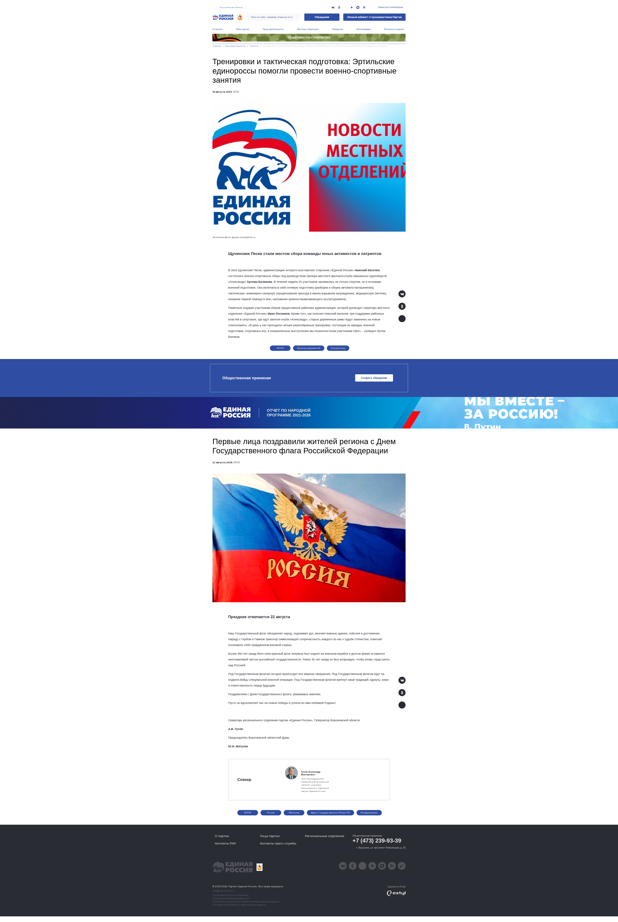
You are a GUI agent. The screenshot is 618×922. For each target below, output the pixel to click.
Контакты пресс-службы (278, 843)
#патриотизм (338, 348)
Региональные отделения (324, 836)
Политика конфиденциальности (231, 898)
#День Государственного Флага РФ (330, 812)
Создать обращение (374, 377)
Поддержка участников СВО (309, 37)
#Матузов (294, 812)
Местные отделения (307, 29)
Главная (216, 46)
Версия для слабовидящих (390, 7)
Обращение (322, 17)
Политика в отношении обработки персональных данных (245, 901)
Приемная (337, 29)
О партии (217, 29)
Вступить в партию (394, 29)
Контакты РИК (225, 843)
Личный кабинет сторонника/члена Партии (374, 17)
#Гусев (271, 812)
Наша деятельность (273, 29)
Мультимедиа (363, 29)
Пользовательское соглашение (230, 895)
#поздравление (369, 812)
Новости (254, 46)
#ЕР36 (280, 348)
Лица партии (242, 29)
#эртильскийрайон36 (308, 348)
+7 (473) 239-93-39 (376, 840)
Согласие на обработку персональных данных (239, 905)
